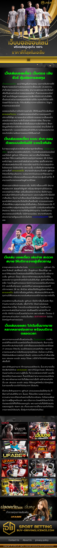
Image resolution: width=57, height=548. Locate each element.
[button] (28, 59)
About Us (27, 540)
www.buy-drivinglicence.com (43, 546)
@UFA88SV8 (40, 316)
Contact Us (14, 540)
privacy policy (41, 540)
